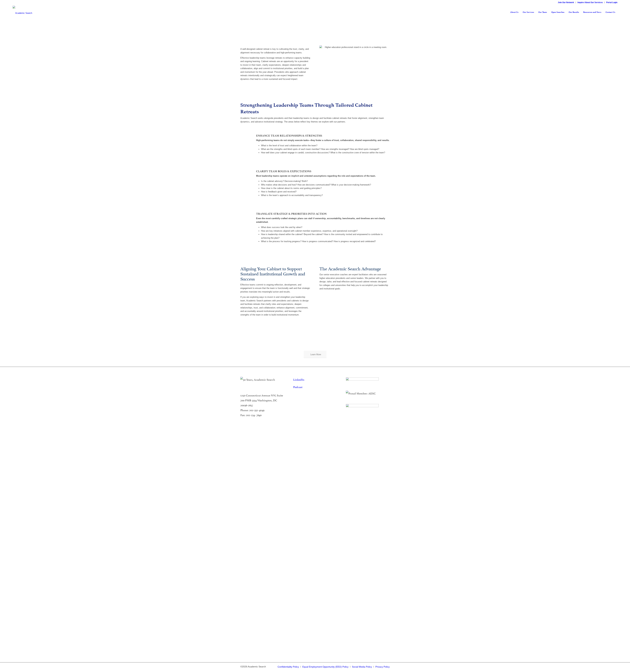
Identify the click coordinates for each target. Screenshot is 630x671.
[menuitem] (566, 2)
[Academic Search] (22, 12)
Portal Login (611, 2)
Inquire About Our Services (590, 2)
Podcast (297, 387)
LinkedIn (298, 379)
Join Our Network (566, 2)
